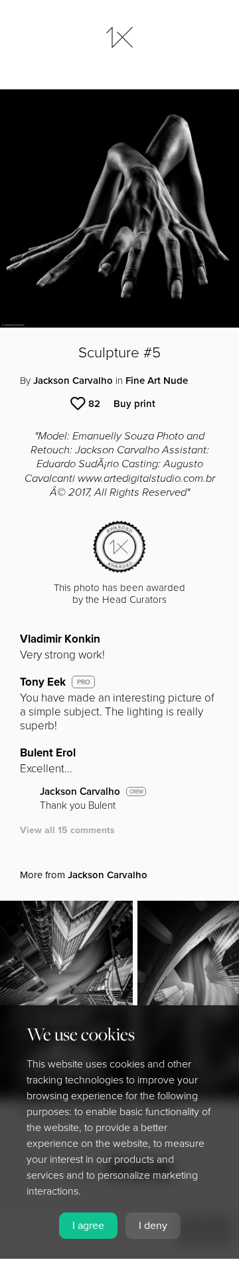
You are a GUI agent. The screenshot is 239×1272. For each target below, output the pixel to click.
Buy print (134, 404)
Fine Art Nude (156, 380)
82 (94, 404)
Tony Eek (43, 682)
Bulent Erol (48, 753)
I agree (88, 1225)
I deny (153, 1225)
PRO (83, 682)
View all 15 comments (67, 830)
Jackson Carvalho (73, 380)
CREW (136, 792)
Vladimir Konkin (60, 639)
